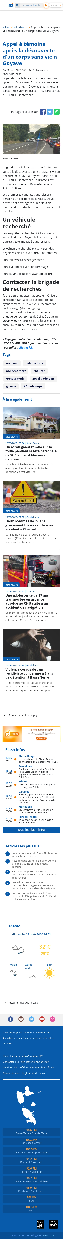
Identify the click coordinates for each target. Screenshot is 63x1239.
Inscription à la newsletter (34, 1032)
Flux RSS (8, 1043)
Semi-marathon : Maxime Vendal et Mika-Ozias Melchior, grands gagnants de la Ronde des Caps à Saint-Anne (37, 773)
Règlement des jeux (33, 1073)
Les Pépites (47, 1038)
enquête (39, 371)
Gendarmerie (15, 379)
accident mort (16, 371)
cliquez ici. (26, 347)
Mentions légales (45, 1067)
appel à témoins (43, 379)
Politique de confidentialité (18, 1067)
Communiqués (31, 1038)
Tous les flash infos (32, 830)
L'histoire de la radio (15, 1056)
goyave (11, 386)
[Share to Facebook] (43, 112)
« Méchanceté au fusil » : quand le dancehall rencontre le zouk (36, 811)
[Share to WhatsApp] (57, 112)
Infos (6, 1032)
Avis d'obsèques (12, 1038)
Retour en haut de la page (23, 715)
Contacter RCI (35, 1056)
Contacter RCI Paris (14, 1062)
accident (12, 363)
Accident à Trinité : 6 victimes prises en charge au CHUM (37, 786)
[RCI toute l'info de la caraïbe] (11, 5)
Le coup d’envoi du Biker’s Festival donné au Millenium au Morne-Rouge (38, 760)
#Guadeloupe (33, 386)
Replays (14, 1032)
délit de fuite (34, 363)
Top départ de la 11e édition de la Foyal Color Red (36, 821)
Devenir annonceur (37, 1062)
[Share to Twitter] (50, 112)
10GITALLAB (48, 1235)
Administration (11, 1073)
